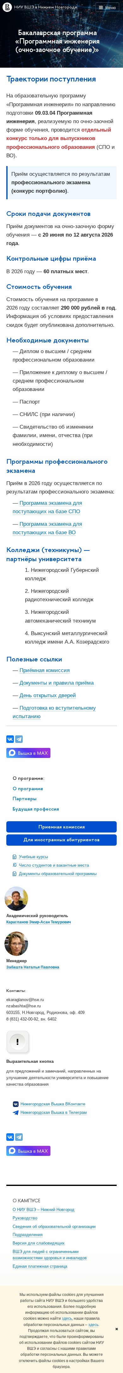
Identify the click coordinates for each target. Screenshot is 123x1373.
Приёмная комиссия (45, 670)
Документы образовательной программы (58, 873)
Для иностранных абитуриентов (61, 839)
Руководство (25, 1218)
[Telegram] (19, 1137)
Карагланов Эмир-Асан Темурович (38, 922)
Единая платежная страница (40, 1266)
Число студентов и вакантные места (54, 865)
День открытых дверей (48, 695)
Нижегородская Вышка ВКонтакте (52, 1104)
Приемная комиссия (61, 826)
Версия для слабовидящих (39, 1243)
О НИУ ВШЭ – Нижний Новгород (43, 1209)
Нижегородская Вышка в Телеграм (53, 1112)
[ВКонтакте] (10, 1137)
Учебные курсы (33, 856)
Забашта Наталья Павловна (32, 967)
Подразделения (28, 1234)
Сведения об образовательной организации (54, 1226)
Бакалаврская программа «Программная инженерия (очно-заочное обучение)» (57, 41)
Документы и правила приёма (57, 683)
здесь (67, 1318)
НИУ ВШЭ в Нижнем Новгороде (45, 7)
